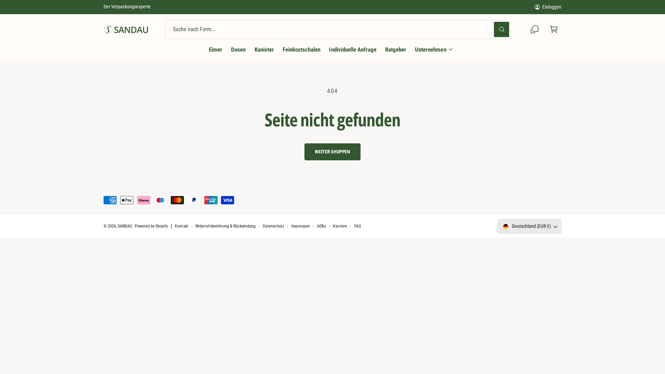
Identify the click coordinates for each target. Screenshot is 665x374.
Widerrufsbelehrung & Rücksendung (225, 226)
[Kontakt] (534, 29)
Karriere (340, 226)
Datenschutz (273, 226)
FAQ (357, 226)
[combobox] (338, 29)
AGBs (321, 226)
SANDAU (125, 226)
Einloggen (551, 7)
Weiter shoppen (332, 151)
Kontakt (181, 226)
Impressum (300, 226)
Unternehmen (430, 49)
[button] (553, 29)
